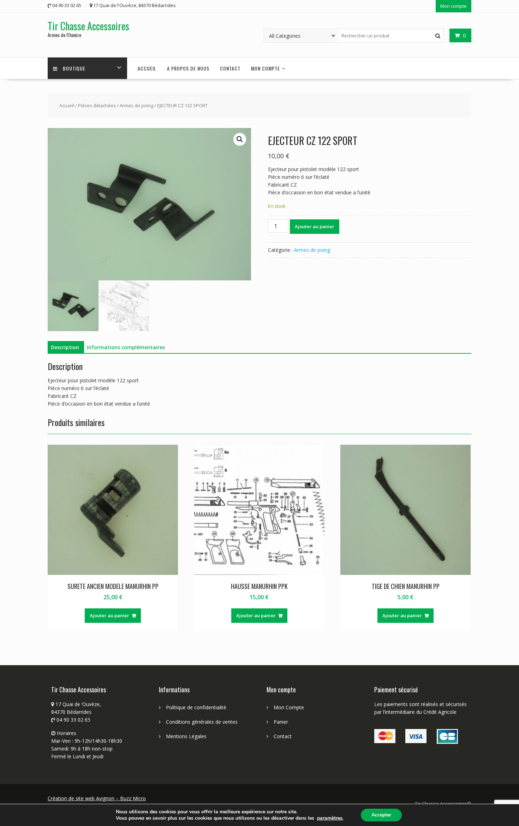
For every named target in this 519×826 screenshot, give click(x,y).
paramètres (329, 818)
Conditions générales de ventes (202, 721)
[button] (239, 139)
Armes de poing (136, 105)
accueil (147, 68)
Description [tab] (65, 347)
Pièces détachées (97, 105)
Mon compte (453, 6)
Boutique (74, 68)
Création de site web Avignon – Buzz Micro (97, 798)
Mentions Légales (186, 736)
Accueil (66, 105)
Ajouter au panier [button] (109, 615)
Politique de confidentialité (196, 707)
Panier (281, 721)
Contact (230, 68)
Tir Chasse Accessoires (88, 26)
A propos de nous (188, 68)
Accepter (381, 815)
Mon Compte (289, 707)
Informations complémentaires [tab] (126, 347)
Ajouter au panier (314, 226)
